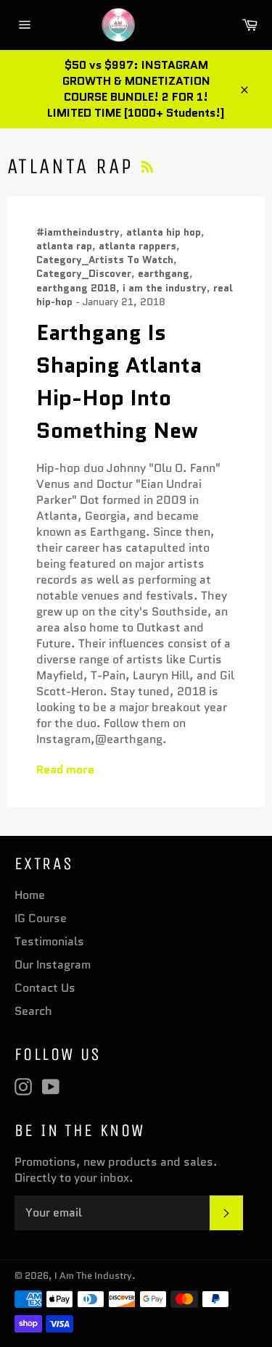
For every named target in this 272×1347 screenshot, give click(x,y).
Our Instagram (53, 964)
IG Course (41, 918)
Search (33, 1011)
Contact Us (45, 987)
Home (30, 895)
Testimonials (49, 941)
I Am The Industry (93, 1275)
